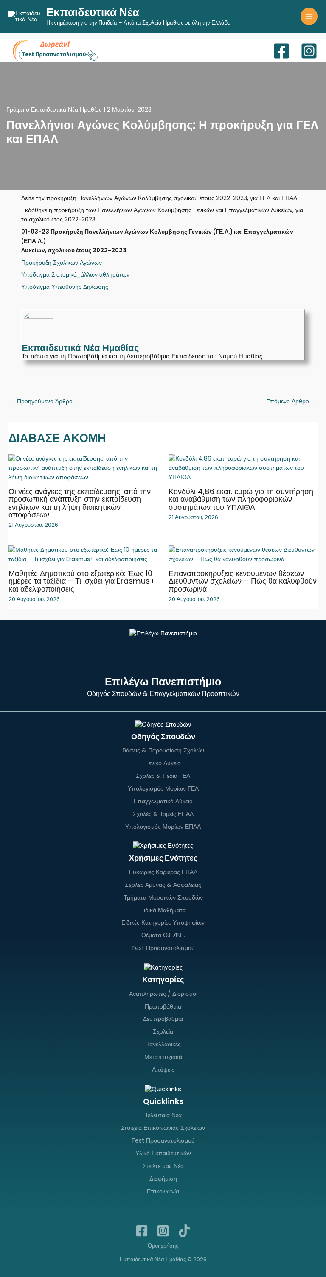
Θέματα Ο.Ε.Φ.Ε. (163, 935)
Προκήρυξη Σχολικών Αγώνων (61, 263)
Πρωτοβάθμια (163, 1006)
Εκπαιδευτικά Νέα (92, 12)
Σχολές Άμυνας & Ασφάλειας (163, 884)
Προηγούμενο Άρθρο (41, 401)
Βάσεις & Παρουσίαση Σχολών (163, 750)
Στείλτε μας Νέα (163, 1166)
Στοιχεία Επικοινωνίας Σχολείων (163, 1127)
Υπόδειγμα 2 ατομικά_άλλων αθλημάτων (75, 275)
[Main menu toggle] (309, 16)
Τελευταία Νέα (163, 1115)
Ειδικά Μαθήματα (163, 910)
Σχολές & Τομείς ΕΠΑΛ (163, 814)
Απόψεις (163, 1069)
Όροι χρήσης (163, 1245)
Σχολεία (163, 1031)
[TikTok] (184, 1230)
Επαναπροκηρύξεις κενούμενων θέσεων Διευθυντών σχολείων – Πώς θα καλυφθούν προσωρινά (243, 581)
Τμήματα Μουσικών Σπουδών (163, 897)
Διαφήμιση (163, 1178)
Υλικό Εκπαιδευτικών (163, 1153)
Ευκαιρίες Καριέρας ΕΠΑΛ (163, 872)
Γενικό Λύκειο (163, 763)
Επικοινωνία (163, 1191)
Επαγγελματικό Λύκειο (163, 801)
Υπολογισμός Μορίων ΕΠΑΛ (163, 826)
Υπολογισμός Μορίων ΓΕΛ (163, 788)
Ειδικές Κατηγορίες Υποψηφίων (163, 922)
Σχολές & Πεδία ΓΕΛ (163, 775)
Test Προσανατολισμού (163, 948)
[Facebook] (281, 50)
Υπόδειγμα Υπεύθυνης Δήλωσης (64, 287)
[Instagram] (309, 50)
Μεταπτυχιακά (163, 1057)
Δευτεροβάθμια (163, 1018)
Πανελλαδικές (163, 1044)
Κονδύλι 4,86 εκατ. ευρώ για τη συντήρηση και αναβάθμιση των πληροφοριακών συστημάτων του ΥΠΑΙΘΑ (241, 499)
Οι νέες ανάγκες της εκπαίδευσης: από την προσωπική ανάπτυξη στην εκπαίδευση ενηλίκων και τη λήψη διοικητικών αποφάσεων (79, 503)
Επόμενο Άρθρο (291, 401)
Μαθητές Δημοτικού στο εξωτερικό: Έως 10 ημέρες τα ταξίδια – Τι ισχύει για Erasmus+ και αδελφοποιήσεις (81, 581)
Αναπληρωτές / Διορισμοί (163, 993)
